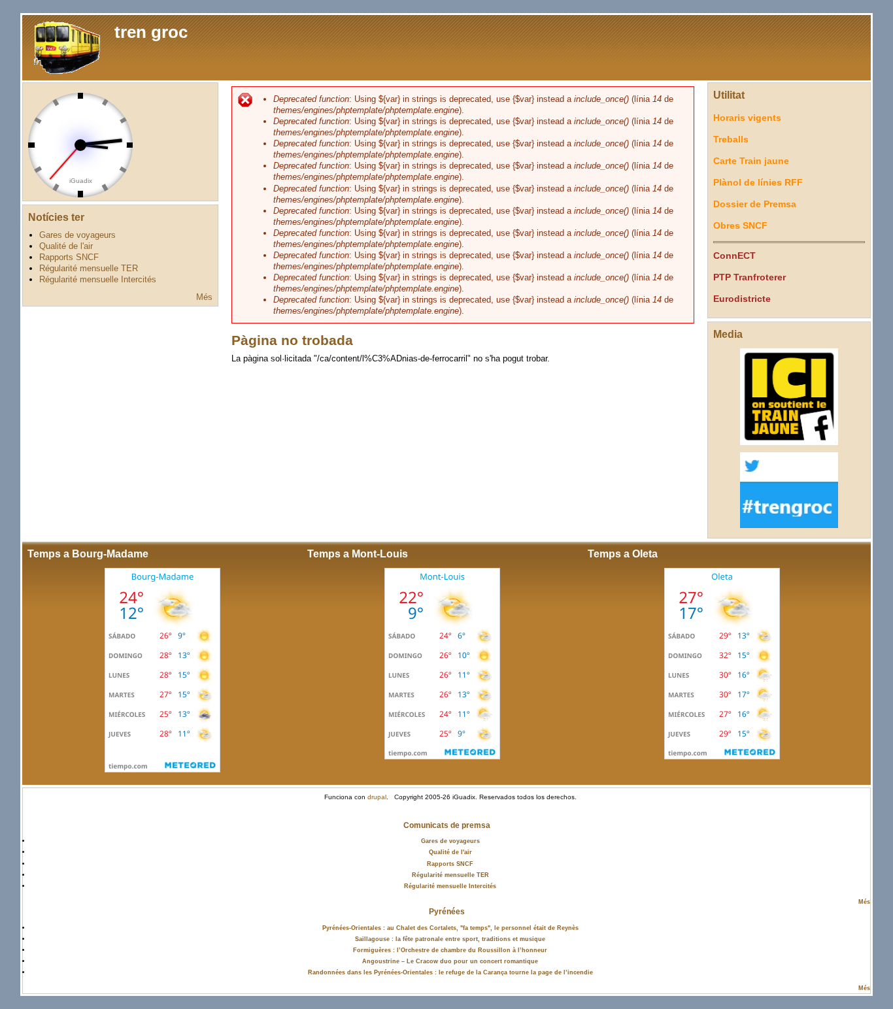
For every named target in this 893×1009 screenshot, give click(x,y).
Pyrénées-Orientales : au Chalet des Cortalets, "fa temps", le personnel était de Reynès (450, 927)
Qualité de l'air (66, 246)
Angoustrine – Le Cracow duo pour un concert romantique (450, 961)
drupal (376, 797)
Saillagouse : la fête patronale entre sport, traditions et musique (450, 938)
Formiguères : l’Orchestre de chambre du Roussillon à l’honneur (450, 949)
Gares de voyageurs (77, 235)
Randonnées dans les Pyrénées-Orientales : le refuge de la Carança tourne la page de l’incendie (450, 972)
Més (204, 297)
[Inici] (65, 47)
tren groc (151, 32)
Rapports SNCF (69, 257)
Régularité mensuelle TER (88, 268)
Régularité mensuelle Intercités (97, 279)
